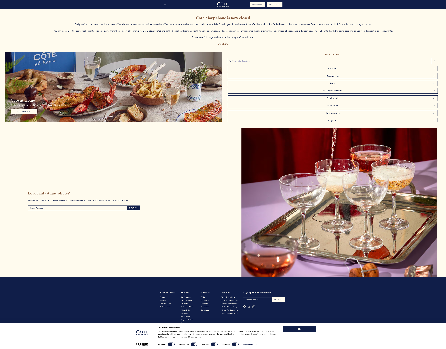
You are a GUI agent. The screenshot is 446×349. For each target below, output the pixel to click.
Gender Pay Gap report (229, 310)
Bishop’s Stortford (332, 90)
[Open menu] (165, 4)
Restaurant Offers (187, 307)
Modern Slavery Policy (229, 307)
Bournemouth (333, 113)
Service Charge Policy (229, 304)
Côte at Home (165, 307)
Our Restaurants (186, 300)
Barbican (332, 68)
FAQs (203, 297)
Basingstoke (332, 76)
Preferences (205, 300)
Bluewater (332, 105)
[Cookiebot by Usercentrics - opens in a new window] (142, 344)
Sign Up (133, 208)
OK (299, 329)
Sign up (278, 299)
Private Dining (185, 310)
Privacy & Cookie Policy (229, 300)
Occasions (184, 304)
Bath (332, 83)
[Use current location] (434, 61)
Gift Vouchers (185, 317)
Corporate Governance (229, 313)
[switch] (194, 344)
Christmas (184, 313)
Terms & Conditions (228, 297)
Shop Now (223, 43)
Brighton (332, 120)
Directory (204, 304)
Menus (162, 297)
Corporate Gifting (187, 320)
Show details (248, 344)
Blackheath (332, 98)
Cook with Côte (165, 304)
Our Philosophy (186, 297)
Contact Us (205, 310)
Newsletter (205, 307)
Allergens (163, 300)
